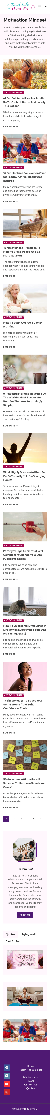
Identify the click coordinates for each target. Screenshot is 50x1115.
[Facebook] (7, 1067)
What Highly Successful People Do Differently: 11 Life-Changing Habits (24, 476)
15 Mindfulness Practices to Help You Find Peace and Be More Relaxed (22, 251)
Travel (30, 1081)
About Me (25, 914)
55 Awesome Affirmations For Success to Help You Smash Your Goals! (25, 783)
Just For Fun (30, 1084)
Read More (10, 126)
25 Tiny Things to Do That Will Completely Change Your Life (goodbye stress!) (23, 555)
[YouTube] (7, 1084)
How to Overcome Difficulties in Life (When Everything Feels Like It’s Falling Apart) (25, 629)
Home (30, 1066)
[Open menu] (40, 6)
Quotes (30, 1088)
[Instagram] (7, 1076)
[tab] (10, 934)
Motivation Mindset (14, 92)
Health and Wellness (30, 1070)
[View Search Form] (46, 7)
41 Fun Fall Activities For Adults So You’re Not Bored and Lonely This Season (24, 102)
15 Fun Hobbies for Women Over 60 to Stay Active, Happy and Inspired (24, 177)
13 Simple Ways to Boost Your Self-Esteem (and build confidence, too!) (22, 704)
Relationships (30, 1077)
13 (32, 818)
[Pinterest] (7, 1092)
